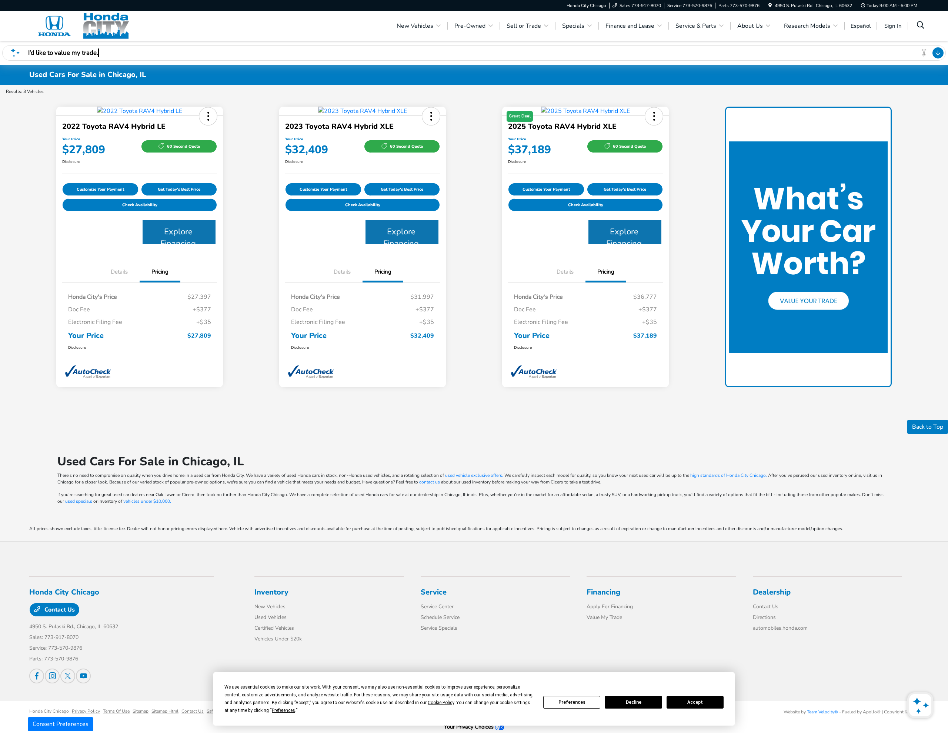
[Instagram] (52, 676)
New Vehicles (270, 606)
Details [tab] (119, 271)
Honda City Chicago (49, 711)
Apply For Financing (610, 606)
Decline (633, 702)
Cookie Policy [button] (441, 702)
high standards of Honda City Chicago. (728, 475)
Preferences (571, 702)
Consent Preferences (61, 724)
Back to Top (927, 427)
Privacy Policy (86, 711)
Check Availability (139, 205)
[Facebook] (36, 676)
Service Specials (439, 628)
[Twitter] (67, 676)
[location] (770, 6)
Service (434, 592)
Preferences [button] (283, 710)
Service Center (437, 606)
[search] (920, 26)
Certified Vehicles (274, 628)
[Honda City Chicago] (93, 25)
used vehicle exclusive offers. (474, 475)
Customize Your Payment (100, 189)
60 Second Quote (183, 146)
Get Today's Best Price (179, 189)
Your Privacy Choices (469, 726)
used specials (78, 501)
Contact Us (59, 610)
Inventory (271, 592)
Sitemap (140, 711)
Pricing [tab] (159, 271)
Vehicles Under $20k (278, 638)
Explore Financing (178, 235)
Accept (695, 702)
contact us (429, 482)
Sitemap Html (164, 711)
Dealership (772, 592)
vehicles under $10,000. (147, 501)
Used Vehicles (270, 617)
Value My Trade (604, 617)
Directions (764, 617)
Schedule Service (440, 617)
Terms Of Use (116, 711)
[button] (208, 116)
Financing (603, 592)
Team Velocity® (822, 712)
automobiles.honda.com (780, 628)
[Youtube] (83, 676)
